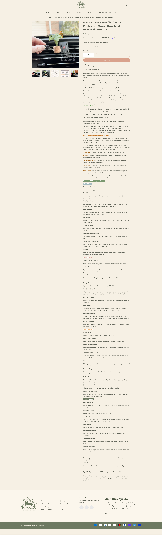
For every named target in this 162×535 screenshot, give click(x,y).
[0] (127, 5)
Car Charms (63, 501)
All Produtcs (58, 17)
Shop (68, 12)
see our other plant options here (117, 88)
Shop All (62, 509)
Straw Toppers (64, 507)
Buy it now (107, 60)
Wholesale (79, 12)
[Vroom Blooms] (81, 5)
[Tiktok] (92, 507)
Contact (90, 12)
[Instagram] (87, 507)
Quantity (85, 51)
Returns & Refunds (46, 504)
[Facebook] (81, 507)
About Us (57, 12)
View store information (92, 69)
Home (47, 12)
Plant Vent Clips (64, 504)
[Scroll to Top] (159, 526)
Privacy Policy (45, 507)
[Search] (34, 5)
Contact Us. (83, 502)
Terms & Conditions (46, 509)
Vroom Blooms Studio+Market (108, 12)
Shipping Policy (45, 501)
